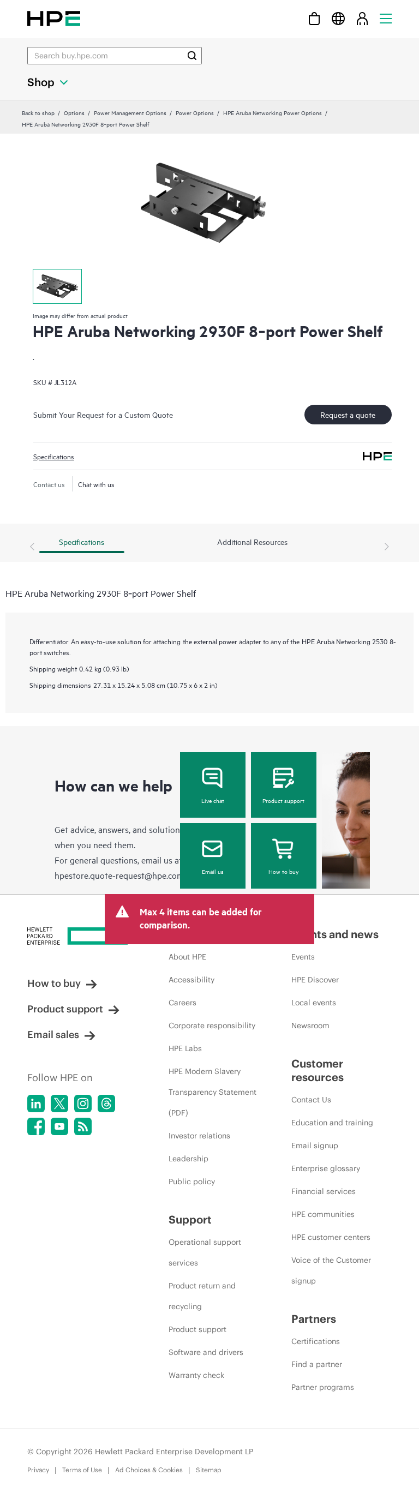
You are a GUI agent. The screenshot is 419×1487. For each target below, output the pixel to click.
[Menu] (386, 18)
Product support (283, 800)
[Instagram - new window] (83, 1103)
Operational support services (205, 1252)
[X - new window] (59, 1103)
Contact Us (311, 1100)
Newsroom (310, 1025)
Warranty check (196, 1375)
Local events (313, 1003)
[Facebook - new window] (36, 1126)
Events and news (335, 934)
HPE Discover (315, 980)
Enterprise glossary (325, 1168)
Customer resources (317, 1070)
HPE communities (323, 1214)
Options (74, 112)
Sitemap (209, 1470)
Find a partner (316, 1364)
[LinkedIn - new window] (36, 1103)
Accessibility (191, 980)
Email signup (314, 1145)
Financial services (323, 1191)
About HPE (187, 957)
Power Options (195, 112)
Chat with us (96, 484)
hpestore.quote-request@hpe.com (119, 875)
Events (303, 957)
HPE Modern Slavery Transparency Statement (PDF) (212, 1092)
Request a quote (347, 414)
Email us (213, 871)
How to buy (283, 871)
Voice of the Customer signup (331, 1270)
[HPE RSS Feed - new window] (83, 1126)
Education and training (332, 1123)
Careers (182, 1003)
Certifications (315, 1341)
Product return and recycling (202, 1296)
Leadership (188, 1159)
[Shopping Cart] (314, 18)
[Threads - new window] (106, 1103)
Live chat (212, 800)
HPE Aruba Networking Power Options (272, 112)
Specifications (53, 456)
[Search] (192, 55)
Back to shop (38, 112)
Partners (313, 1319)
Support (190, 1219)
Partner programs (322, 1387)
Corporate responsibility (212, 1025)
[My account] (362, 18)
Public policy (192, 1181)
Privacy (38, 1470)
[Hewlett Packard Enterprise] (53, 18)
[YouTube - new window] (59, 1126)
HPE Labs (185, 1048)
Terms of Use (82, 1470)
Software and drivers (206, 1352)
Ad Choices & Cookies (149, 1470)
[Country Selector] (338, 18)
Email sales (53, 1034)
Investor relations (199, 1136)
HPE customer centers (330, 1237)
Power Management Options (130, 112)
